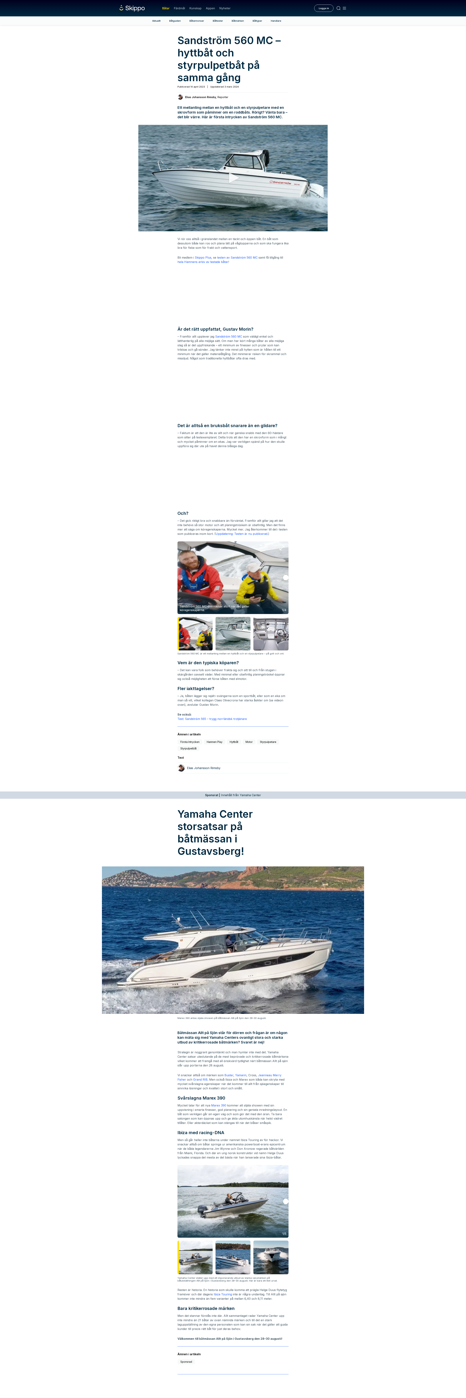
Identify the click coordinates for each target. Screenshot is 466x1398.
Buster (228, 1075)
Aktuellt (156, 20)
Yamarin (240, 1075)
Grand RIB (200, 1079)
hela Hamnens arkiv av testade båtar (202, 262)
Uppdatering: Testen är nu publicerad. (242, 534)
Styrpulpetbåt (188, 748)
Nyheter (224, 8)
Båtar (165, 8)
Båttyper (257, 20)
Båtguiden (175, 20)
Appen (210, 8)
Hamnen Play (214, 741)
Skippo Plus (203, 257)
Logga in (324, 8)
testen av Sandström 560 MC (237, 257)
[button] (233, 178)
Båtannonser (196, 20)
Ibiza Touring (223, 1294)
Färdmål (179, 8)
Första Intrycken (190, 741)
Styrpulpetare (268, 741)
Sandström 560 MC (228, 336)
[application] (233, 178)
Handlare (276, 20)
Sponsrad (186, 1361)
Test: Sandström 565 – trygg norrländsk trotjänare (212, 719)
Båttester (218, 20)
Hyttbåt (234, 741)
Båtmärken (238, 20)
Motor (249, 741)
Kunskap (195, 8)
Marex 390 (218, 1105)
